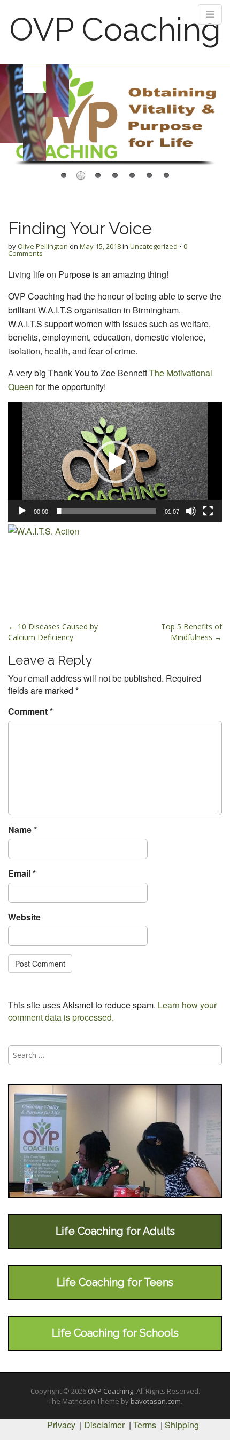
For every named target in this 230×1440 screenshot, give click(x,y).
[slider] (106, 511)
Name (22, 830)
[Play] (22, 511)
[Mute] (191, 511)
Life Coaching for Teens (115, 1282)
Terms (144, 1425)
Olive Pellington (43, 246)
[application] (115, 462)
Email (22, 873)
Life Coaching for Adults (115, 1231)
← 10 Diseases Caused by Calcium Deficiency (53, 631)
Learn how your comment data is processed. (112, 1011)
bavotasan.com (156, 1401)
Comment (30, 711)
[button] (115, 462)
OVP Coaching (115, 29)
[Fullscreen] (208, 511)
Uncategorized (154, 246)
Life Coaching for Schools (115, 1332)
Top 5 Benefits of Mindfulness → (191, 631)
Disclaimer (104, 1425)
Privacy (61, 1425)
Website (24, 917)
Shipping (182, 1425)
